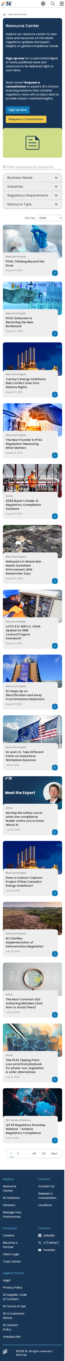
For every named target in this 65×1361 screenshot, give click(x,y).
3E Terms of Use (14, 1306)
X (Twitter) (51, 1243)
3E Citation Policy (10, 1327)
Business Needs (19, 177)
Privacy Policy (12, 1287)
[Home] (4, 14)
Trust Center (12, 1261)
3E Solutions (11, 1198)
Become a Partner (10, 1245)
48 (34, 1153)
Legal (6, 1280)
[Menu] (61, 3)
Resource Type (19, 204)
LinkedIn (49, 1235)
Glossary (9, 1205)
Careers (8, 1235)
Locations (45, 1205)
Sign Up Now (18, 110)
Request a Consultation (26, 119)
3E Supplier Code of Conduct (15, 1297)
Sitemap (21, 1355)
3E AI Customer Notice (14, 1315)
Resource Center (9, 1188)
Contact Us (46, 1186)
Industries (15, 186)
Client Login (11, 1254)
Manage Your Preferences (12, 1214)
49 (43, 1153)
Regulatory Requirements (27, 195)
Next (54, 1153)
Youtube (49, 1250)
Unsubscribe (12, 1337)
